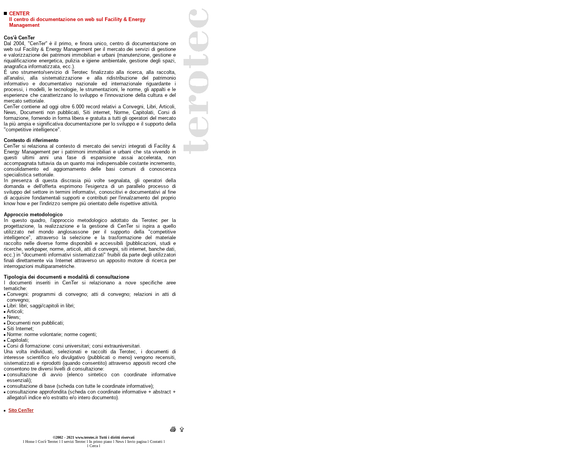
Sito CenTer (21, 410)
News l (120, 441)
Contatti (156, 441)
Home (29, 441)
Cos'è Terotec (48, 441)
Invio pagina (136, 441)
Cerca (93, 446)
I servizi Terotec (74, 441)
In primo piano (100, 441)
